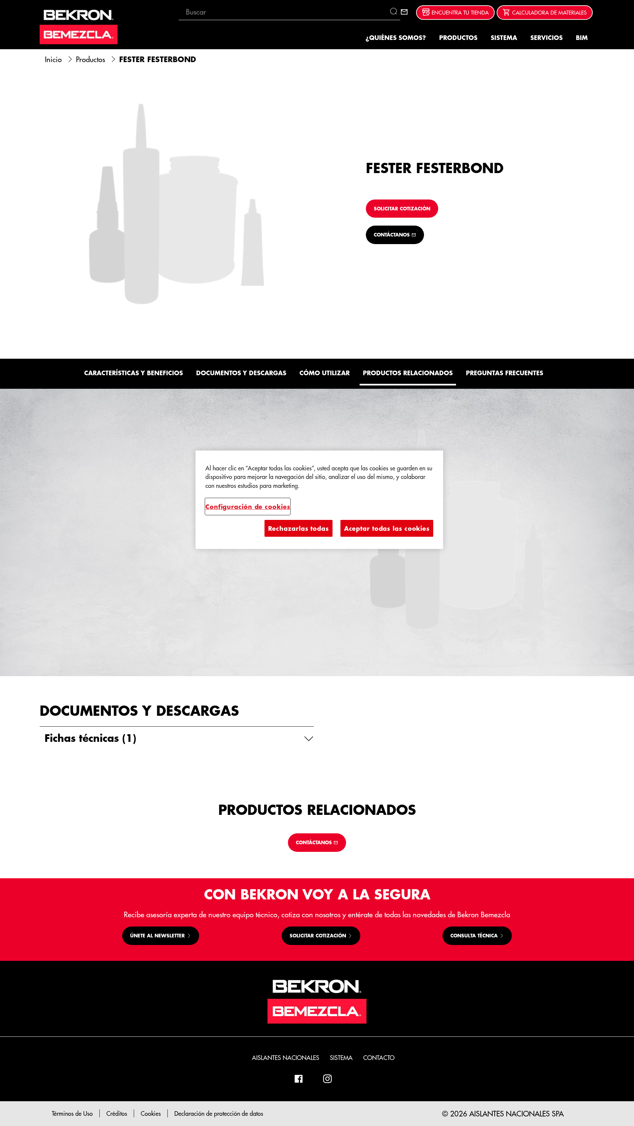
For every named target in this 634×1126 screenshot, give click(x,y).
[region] (319, 500)
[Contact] (404, 12)
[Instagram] (327, 1078)
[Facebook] (298, 1078)
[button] (177, 738)
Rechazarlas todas (298, 528)
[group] (177, 206)
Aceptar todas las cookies (387, 528)
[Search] (395, 12)
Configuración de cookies (247, 506)
